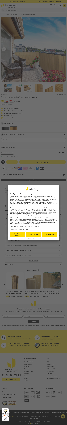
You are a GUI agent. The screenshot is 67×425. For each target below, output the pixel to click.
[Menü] (8, 409)
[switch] (5, 419)
